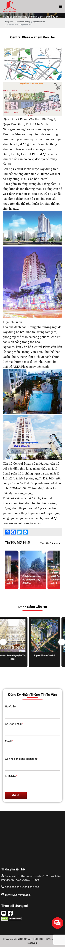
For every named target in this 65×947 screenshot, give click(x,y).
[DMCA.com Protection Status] (11, 919)
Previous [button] (3, 642)
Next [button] (61, 642)
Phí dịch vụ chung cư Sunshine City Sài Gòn (31, 579)
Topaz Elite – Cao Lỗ (32, 655)
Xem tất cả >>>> (50, 543)
